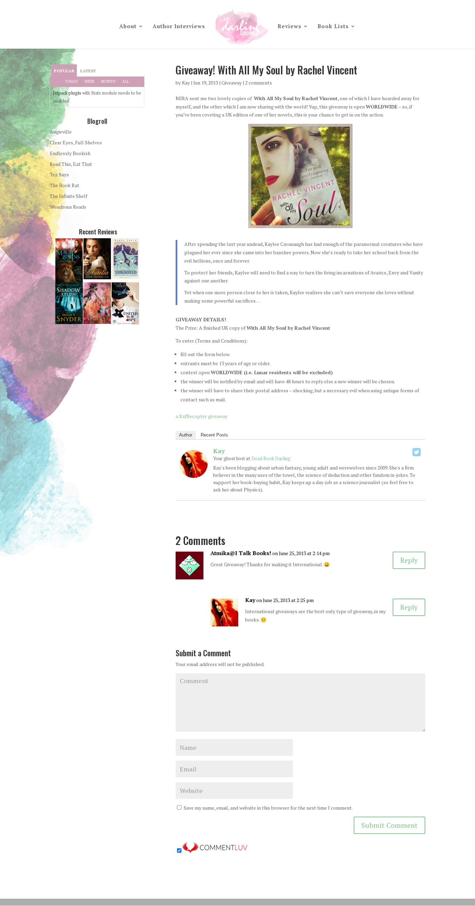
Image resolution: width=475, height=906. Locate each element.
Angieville (61, 131)
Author (185, 435)
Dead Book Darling (270, 458)
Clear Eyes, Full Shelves (76, 142)
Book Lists (333, 27)
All (125, 81)
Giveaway (232, 82)
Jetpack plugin (67, 93)
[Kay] (194, 473)
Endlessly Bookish (70, 153)
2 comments (258, 82)
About (128, 27)
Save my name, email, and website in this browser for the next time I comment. (268, 807)
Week (89, 81)
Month (108, 81)
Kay (186, 82)
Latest (88, 70)
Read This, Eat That (71, 164)
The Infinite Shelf (68, 196)
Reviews (289, 27)
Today (71, 81)
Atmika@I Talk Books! (240, 553)
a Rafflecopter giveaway (201, 416)
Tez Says (59, 174)
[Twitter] (416, 452)
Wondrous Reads (68, 206)
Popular (64, 70)
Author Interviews (179, 27)
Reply (409, 560)
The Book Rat (64, 185)
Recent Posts (214, 435)
